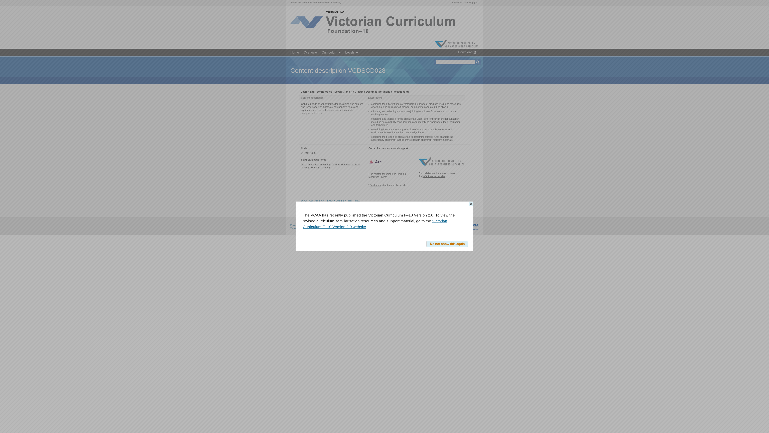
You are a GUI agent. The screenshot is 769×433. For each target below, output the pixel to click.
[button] (471, 204)
